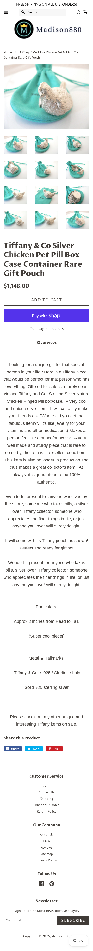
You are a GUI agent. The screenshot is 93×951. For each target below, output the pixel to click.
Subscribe (73, 920)
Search (46, 786)
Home (8, 53)
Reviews (46, 847)
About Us (46, 835)
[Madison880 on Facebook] (41, 884)
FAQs (46, 841)
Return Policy (46, 811)
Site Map (46, 854)
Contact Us (46, 792)
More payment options (47, 328)
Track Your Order (46, 805)
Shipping (46, 799)
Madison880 (60, 936)
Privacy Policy (46, 860)
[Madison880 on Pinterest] (51, 884)
